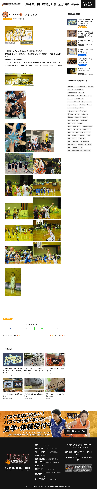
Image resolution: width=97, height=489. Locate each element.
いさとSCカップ (79, 99)
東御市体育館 (84, 120)
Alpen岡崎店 (71, 86)
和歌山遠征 (85, 114)
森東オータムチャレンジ (74, 126)
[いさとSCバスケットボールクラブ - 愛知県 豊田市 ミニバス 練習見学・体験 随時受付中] (11, 4)
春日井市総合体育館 (73, 120)
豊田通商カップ (72, 144)
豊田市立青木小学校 (73, 141)
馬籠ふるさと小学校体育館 (75, 150)
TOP (42, 445)
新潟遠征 (70, 117)
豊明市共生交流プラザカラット (76, 135)
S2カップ (81, 92)
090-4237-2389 (74, 457)
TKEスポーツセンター (86, 96)
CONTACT (48, 474)
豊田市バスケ (81, 138)
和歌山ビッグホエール (74, 114)
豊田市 (88, 135)
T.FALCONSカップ (73, 96)
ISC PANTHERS (72, 92)
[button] (10, 328)
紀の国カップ (86, 129)
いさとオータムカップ (74, 102)
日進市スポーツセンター (81, 117)
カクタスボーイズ (72, 105)
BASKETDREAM (81, 86)
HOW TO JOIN (46, 458)
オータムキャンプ (86, 102)
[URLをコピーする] (57, 328)
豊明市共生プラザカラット (83, 132)
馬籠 (69, 147)
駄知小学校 (87, 150)
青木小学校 (88, 144)
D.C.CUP (90, 86)
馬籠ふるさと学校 (77, 147)
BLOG (40, 465)
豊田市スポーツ (72, 138)
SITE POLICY (46, 479)
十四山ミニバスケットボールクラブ (77, 111)
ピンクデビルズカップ (85, 105)
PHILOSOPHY (46, 452)
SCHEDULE (44, 469)
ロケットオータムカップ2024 (75, 108)
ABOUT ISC (47, 448)
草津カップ (71, 132)
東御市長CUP (71, 123)
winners (70, 99)
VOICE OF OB (47, 462)
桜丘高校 (79, 123)
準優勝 (70, 129)
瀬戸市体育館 (77, 129)
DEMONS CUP (79, 89)
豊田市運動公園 (85, 141)
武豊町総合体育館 (87, 126)
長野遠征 (80, 144)
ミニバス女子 (7, 19)
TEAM (40, 455)
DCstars (70, 89)
